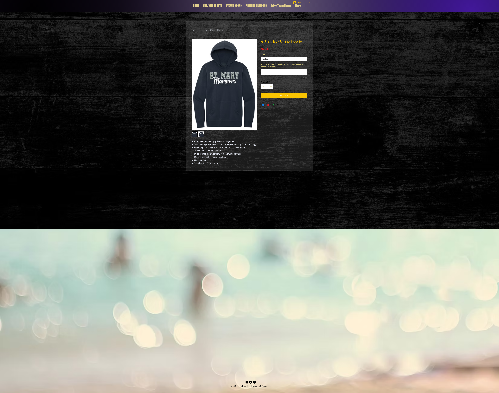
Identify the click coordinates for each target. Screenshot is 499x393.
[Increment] (271, 86)
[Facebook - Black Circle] (246, 382)
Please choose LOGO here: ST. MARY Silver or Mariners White (282, 65)
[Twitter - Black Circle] (250, 382)
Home (194, 30)
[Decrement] (263, 86)
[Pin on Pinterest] (267, 105)
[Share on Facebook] (262, 105)
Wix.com (265, 386)
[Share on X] (277, 105)
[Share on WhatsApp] (272, 105)
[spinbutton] (267, 86)
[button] (309, 2)
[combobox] (284, 59)
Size (263, 54)
